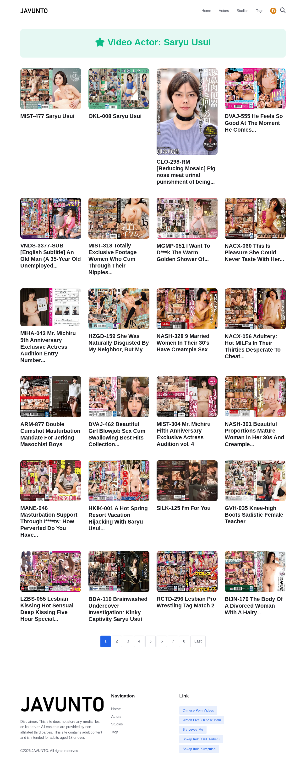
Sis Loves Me (193, 729)
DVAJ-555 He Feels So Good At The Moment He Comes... (254, 123)
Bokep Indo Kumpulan (199, 749)
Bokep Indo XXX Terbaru (201, 739)
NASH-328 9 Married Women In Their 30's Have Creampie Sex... (184, 343)
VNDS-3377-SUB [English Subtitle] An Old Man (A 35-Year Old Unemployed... (50, 256)
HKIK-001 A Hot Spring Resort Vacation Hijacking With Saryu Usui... (118, 518)
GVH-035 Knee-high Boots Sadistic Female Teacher (254, 515)
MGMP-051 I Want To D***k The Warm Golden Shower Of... (183, 252)
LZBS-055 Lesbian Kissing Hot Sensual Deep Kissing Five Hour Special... (46, 609)
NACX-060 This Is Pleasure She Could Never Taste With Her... (254, 252)
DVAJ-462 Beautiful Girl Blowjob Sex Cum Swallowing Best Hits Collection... (116, 434)
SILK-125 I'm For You (184, 508)
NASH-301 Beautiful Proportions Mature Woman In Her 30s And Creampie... (254, 434)
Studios (242, 11)
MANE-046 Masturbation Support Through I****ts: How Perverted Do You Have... (48, 521)
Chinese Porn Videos (198, 710)
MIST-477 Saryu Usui (47, 116)
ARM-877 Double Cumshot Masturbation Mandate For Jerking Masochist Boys (50, 434)
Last (198, 641)
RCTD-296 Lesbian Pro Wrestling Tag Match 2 (186, 602)
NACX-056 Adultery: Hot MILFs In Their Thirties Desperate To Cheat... (253, 346)
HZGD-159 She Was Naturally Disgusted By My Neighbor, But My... (118, 343)
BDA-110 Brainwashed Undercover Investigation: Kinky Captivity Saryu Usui (118, 609)
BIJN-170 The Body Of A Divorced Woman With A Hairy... (254, 605)
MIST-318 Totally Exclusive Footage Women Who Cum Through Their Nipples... (112, 259)
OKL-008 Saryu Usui (115, 116)
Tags (259, 11)
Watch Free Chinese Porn (202, 720)
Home (206, 11)
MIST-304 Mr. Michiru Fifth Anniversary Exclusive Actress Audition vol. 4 (184, 434)
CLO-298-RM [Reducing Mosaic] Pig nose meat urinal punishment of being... (186, 172)
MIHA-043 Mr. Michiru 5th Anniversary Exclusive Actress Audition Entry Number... (48, 347)
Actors (224, 11)
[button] (281, 11)
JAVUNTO (40, 751)
